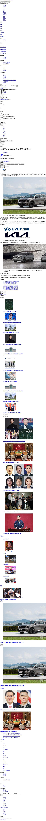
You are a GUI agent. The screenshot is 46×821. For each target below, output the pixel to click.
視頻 (1, 42)
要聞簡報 (4, 775)
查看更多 (4, 92)
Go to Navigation (9, 0)
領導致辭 (4, 77)
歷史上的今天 (3, 53)
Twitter (4, 19)
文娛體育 (2, 32)
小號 (5, 169)
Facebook (4, 18)
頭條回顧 (2, 45)
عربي (4, 802)
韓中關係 (2, 36)
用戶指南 (4, 82)
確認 (1, 146)
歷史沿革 (4, 78)
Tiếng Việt (4, 805)
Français (4, 804)
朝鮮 (1, 34)
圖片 (1, 38)
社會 (1, 30)
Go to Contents (3, 0)
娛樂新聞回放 (3, 49)
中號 (5, 170)
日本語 (4, 801)
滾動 (1, 24)
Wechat (4, 17)
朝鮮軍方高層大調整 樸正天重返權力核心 (8, 731)
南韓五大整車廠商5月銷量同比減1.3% (10, 282)
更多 (1, 535)
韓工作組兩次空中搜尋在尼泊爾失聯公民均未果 (12, 734)
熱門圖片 (2, 536)
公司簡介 (4, 75)
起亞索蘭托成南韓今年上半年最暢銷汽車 (11, 281)
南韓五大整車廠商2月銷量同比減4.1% (10, 286)
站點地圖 (4, 70)
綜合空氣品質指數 (4, 99)
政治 (1, 26)
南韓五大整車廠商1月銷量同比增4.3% (10, 287)
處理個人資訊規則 (4, 807)
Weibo (4, 16)
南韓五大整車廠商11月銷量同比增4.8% (10, 289)
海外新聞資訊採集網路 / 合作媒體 (9, 80)
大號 (5, 172)
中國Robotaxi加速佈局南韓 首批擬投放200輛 (11, 733)
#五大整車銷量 (3, 87)
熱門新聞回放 (3, 47)
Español (4, 803)
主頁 (1, 739)
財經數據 (4, 58)
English (4, 800)
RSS (3, 67)
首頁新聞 (2, 688)
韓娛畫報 (4, 40)
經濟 (1, 28)
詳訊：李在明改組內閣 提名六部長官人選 (8, 709)
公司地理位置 (5, 81)
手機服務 (4, 786)
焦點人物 (4, 57)
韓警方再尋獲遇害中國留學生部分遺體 (10, 737)
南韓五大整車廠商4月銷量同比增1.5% (10, 283)
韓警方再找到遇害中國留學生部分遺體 (8, 599)
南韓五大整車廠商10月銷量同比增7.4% (10, 288)
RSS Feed (4, 20)
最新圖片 (4, 39)
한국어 (4, 799)
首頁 (3, 74)
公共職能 (4, 76)
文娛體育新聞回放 (6, 770)
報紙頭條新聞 (3, 51)
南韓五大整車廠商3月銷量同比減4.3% (10, 285)
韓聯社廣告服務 (6, 63)
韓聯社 (1, 88)
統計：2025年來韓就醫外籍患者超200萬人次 (11, 736)
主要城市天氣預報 (6, 62)
